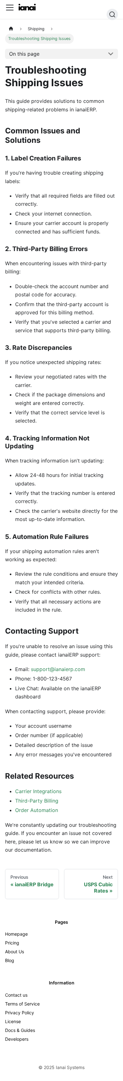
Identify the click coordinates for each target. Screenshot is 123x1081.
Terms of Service (22, 1003)
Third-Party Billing (36, 801)
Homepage (16, 934)
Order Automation (36, 810)
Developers (16, 1039)
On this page (24, 54)
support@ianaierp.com (58, 669)
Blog (9, 960)
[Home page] (11, 29)
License (13, 1021)
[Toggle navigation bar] (10, 7)
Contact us (16, 995)
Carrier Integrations (38, 791)
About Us (14, 951)
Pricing (12, 942)
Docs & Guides (20, 1030)
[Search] (112, 14)
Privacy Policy (19, 1012)
